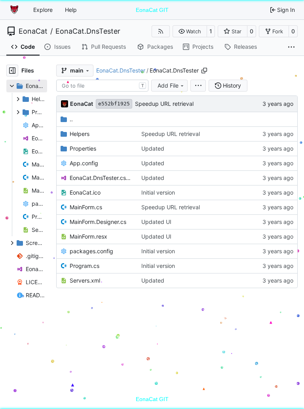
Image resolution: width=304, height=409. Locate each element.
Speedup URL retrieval (164, 103)
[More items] (291, 47)
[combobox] (102, 86)
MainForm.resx (88, 236)
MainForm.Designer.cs (98, 221)
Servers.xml (85, 280)
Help (71, 9)
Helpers (79, 133)
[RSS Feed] (161, 31)
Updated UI (156, 221)
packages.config (91, 251)
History (232, 85)
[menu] (198, 86)
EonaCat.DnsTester (87, 31)
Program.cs (84, 265)
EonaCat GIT (152, 10)
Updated (152, 148)
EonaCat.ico (85, 192)
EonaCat (33, 31)
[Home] (15, 10)
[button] (190, 31)
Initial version (158, 192)
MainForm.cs (86, 207)
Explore (43, 9)
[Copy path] (204, 70)
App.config (84, 163)
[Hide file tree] (12, 70)
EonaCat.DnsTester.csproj (101, 177)
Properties (83, 148)
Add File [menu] (168, 85)
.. (71, 119)
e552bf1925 (114, 104)
